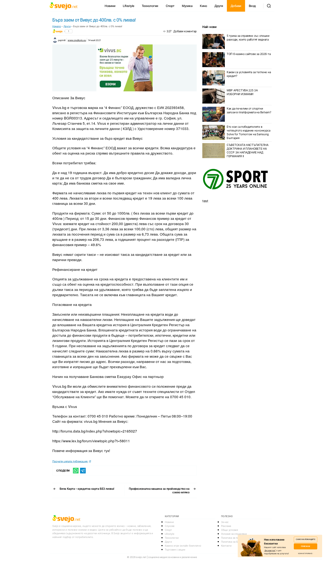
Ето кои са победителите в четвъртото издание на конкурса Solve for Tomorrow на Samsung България (248, 132)
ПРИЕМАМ (305, 546)
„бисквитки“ (270, 550)
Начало (56, 26)
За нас (224, 521)
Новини (110, 6)
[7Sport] (237, 179)
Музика (187, 6)
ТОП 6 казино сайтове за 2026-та (249, 54)
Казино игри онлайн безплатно (183, 545)
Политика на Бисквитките (236, 541)
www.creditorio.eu (77, 40)
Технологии (150, 6)
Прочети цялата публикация (70, 461)
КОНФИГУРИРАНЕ (305, 553)
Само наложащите (305, 539)
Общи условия (229, 529)
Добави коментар (185, 31)
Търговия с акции (175, 549)
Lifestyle (128, 6)
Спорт (170, 6)
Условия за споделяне (234, 533)
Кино (203, 6)
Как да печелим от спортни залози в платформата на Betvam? (249, 110)
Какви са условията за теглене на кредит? (249, 74)
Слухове (170, 525)
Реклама (226, 525)
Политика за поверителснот (237, 537)
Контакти (226, 545)
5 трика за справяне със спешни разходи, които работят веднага (248, 37)
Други (218, 6)
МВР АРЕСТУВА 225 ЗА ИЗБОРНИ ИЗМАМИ (242, 92)
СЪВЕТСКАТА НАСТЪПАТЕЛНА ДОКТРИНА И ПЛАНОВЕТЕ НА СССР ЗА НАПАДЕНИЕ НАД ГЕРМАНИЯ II (247, 150)
